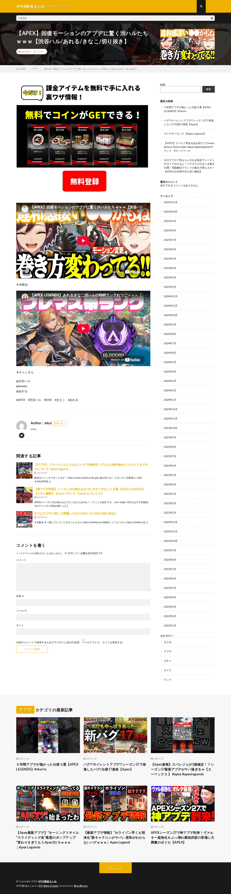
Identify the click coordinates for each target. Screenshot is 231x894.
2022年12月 (171, 522)
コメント (21, 560)
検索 (162, 84)
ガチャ (167, 660)
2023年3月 (170, 493)
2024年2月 (170, 390)
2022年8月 (170, 559)
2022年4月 (170, 597)
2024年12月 (171, 296)
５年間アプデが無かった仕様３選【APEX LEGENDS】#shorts (47, 766)
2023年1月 (170, 512)
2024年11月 (171, 305)
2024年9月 (170, 324)
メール (21, 610)
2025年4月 (170, 268)
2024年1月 (170, 399)
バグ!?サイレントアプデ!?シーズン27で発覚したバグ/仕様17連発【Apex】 (115, 766)
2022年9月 (170, 550)
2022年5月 (170, 587)
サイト (20, 625)
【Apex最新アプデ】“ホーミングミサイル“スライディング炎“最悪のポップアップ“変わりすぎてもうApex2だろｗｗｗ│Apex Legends (47, 840)
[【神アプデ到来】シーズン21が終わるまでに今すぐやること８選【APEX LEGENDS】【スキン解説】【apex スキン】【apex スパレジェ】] (24, 495)
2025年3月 (170, 277)
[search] (212, 18)
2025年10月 (171, 211)
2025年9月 (170, 221)
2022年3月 (170, 606)
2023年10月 (171, 427)
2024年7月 (170, 343)
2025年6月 (170, 249)
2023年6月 (170, 465)
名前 (20, 596)
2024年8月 (170, 333)
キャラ (167, 670)
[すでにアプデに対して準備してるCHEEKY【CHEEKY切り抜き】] (24, 519)
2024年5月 (170, 362)
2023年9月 (170, 437)
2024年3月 (170, 380)
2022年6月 (170, 578)
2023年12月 (171, 409)
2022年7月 (170, 569)
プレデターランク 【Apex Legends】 (185, 133)
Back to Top (115, 868)
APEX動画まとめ (47, 881)
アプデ (40, 51)
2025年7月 (170, 239)
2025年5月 (170, 258)
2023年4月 (170, 484)
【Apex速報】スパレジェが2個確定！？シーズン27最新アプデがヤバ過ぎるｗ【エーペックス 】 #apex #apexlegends (182, 769)
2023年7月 (170, 456)
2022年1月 (170, 625)
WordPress (81, 885)
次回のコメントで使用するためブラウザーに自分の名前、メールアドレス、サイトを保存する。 (70, 642)
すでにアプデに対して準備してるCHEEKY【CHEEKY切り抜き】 (75, 513)
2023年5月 (170, 474)
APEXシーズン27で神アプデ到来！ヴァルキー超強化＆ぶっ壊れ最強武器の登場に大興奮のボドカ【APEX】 (182, 837)
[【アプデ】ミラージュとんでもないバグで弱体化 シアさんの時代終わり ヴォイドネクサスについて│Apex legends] (24, 470)
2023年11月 (171, 418)
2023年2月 (170, 503)
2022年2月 (170, 616)
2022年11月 (171, 531)
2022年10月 (171, 540)
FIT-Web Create (48, 885)
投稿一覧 (58, 423)
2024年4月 (170, 371)
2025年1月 (170, 286)
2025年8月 (170, 230)
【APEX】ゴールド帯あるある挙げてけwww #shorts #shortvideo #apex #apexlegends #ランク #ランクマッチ (189, 146)
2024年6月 (170, 352)
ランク (167, 679)
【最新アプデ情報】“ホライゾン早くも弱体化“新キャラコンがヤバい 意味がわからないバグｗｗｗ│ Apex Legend (115, 837)
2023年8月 (170, 446)
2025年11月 (171, 202)
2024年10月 (171, 315)
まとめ (167, 641)
